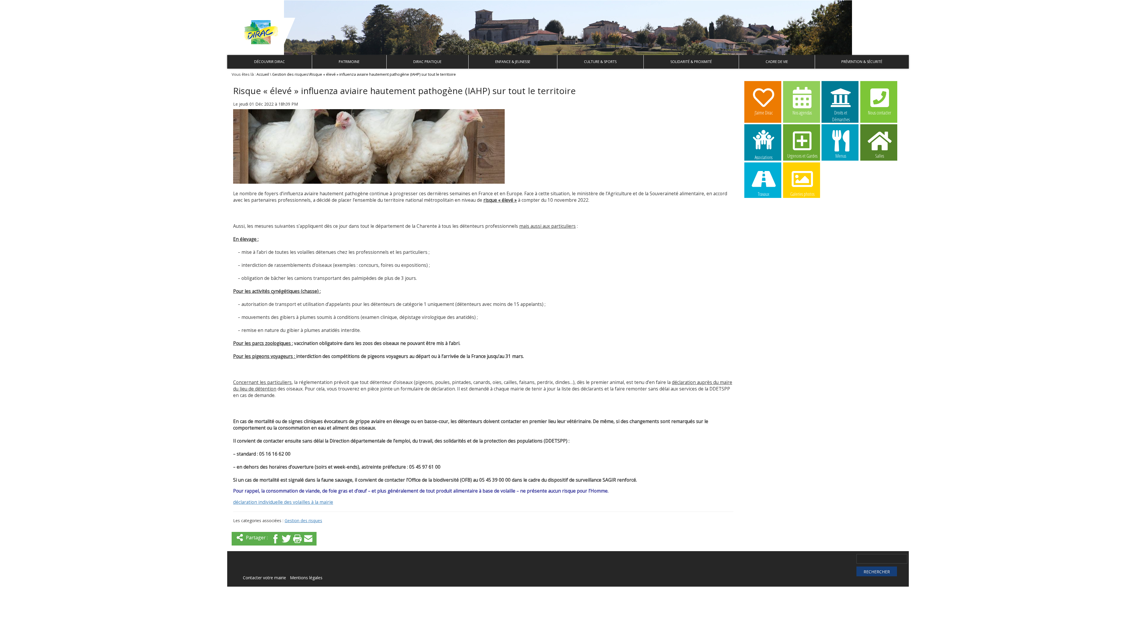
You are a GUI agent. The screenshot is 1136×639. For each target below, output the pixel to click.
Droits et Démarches (841, 113)
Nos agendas (802, 112)
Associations (763, 157)
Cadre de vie (777, 61)
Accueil (262, 74)
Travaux (763, 194)
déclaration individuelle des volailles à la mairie (283, 502)
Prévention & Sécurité (861, 61)
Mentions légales (306, 577)
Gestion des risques (290, 74)
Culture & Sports (600, 61)
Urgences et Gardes (802, 156)
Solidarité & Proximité (691, 61)
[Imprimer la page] (297, 544)
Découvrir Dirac (269, 61)
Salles (879, 156)
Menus (840, 156)
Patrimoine (349, 61)
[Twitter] (286, 544)
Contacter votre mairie (264, 577)
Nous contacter (879, 112)
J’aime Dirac (764, 112)
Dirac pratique (427, 61)
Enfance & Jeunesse (512, 61)
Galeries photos (802, 194)
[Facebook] (275, 544)
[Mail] (308, 544)
